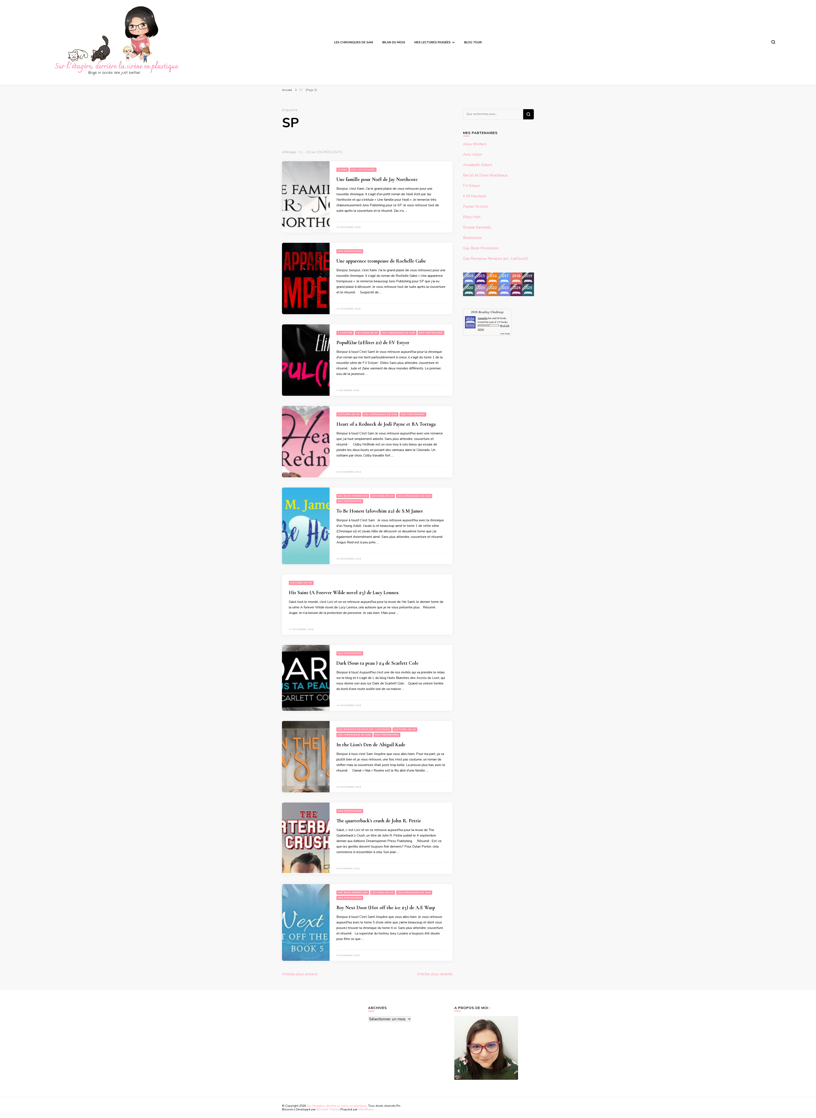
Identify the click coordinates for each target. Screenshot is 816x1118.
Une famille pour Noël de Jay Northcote (377, 179)
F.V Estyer (345, 332)
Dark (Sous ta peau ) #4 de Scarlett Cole (377, 663)
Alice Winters (475, 144)
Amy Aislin (472, 154)
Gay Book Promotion (353, 496)
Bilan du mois (393, 42)
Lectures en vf (367, 332)
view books (505, 333)
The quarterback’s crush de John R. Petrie (378, 821)
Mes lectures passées (432, 42)
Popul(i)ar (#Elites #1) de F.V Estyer (372, 342)
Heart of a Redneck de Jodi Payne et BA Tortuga (386, 424)
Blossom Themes (328, 1109)
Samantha (482, 318)
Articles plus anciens (299, 974)
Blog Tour (473, 42)
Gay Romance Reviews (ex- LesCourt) (364, 729)
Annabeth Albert (477, 164)
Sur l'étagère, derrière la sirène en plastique (337, 1106)
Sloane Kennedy (477, 227)
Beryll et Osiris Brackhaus (485, 175)
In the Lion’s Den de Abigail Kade (370, 745)
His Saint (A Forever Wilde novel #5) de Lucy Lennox (344, 592)
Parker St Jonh (475, 206)
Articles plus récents (434, 974)
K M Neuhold (474, 196)
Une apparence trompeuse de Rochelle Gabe (381, 261)
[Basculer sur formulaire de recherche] (773, 42)
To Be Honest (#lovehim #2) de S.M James (379, 511)
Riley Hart (471, 216)
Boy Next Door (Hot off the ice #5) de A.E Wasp (385, 908)
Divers (342, 169)
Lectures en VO (349, 414)
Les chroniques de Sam (353, 42)
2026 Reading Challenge (487, 312)
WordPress (365, 1109)
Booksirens (472, 237)
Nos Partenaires (363, 169)
